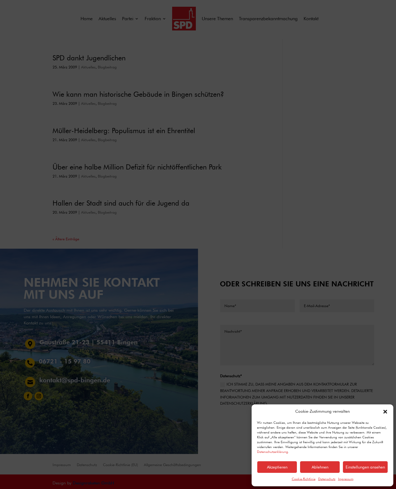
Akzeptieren (277, 467)
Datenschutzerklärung (272, 452)
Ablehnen (320, 467)
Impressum (345, 479)
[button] (385, 411)
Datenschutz (326, 479)
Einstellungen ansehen (365, 467)
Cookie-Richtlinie (303, 479)
